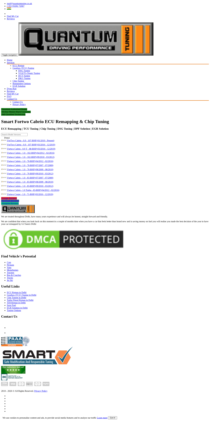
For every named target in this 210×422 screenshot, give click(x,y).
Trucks (10, 278)
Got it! (112, 418)
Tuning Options (14, 310)
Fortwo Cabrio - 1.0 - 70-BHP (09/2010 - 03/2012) (30, 173)
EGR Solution (19, 86)
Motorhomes (12, 270)
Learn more (102, 417)
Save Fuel (11, 305)
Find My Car (13, 16)
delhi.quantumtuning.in (17, 333)
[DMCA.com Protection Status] (63, 251)
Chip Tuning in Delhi (16, 297)
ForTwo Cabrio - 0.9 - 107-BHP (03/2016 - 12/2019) (31, 144)
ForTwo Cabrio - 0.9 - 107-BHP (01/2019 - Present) (30, 140)
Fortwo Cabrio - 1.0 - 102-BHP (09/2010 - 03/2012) (30, 157)
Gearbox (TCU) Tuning (23, 68)
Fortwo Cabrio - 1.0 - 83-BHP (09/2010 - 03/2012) (30, 186)
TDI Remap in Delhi (16, 302)
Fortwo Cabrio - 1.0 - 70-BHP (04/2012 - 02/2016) (30, 161)
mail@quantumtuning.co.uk (19, 3)
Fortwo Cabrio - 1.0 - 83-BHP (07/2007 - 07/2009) (30, 178)
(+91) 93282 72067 (15, 6)
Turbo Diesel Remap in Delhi (20, 300)
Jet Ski (10, 280)
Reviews (11, 19)
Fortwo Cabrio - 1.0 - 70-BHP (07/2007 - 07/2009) (30, 165)
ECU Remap (18, 65)
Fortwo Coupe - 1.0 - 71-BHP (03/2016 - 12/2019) (30, 194)
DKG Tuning (24, 78)
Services (10, 62)
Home (9, 60)
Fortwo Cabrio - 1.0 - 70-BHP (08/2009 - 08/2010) (30, 169)
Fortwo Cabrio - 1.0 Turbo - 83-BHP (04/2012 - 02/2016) (33, 190)
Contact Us (12, 99)
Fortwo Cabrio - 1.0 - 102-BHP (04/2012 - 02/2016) (30, 153)
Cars (9, 262)
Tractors (10, 272)
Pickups (10, 265)
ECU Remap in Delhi (16, 292)
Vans (9, 267)
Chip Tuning (18, 81)
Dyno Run (11, 88)
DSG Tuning (24, 70)
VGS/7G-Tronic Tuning (29, 73)
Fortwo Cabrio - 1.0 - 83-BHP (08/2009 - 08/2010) (30, 182)
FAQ (9, 96)
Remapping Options (22, 83)
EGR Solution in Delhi (17, 308)
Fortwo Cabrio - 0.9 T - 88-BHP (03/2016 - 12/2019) (31, 149)
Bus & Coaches (14, 275)
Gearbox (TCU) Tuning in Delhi (21, 295)
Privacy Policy (19, 104)
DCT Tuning (24, 76)
